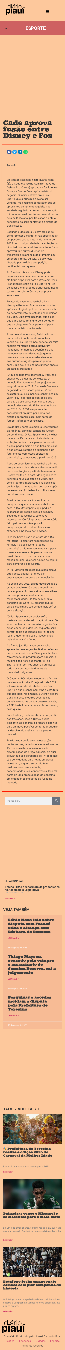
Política (10, 1341)
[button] (9, 152)
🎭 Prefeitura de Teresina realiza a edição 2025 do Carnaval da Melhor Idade (27, 1152)
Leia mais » (10, 898)
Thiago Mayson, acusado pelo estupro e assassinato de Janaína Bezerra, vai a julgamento (32, 964)
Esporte (36, 28)
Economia (25, 1341)
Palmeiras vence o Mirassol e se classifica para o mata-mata (31, 1215)
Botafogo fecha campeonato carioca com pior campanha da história (32, 1285)
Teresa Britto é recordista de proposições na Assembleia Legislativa (32, 888)
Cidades (40, 1341)
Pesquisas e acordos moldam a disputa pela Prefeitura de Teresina (29, 1003)
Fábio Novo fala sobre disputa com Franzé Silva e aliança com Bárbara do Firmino (31, 926)
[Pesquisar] (56, 801)
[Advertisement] (32, 74)
